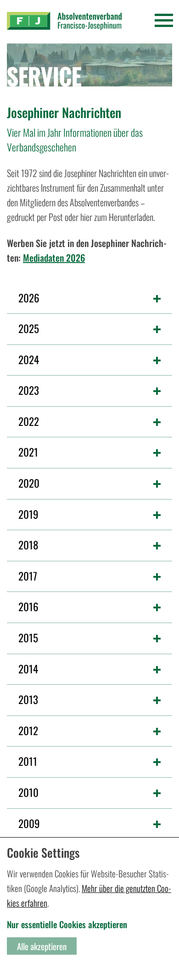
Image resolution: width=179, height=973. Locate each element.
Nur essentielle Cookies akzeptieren (67, 924)
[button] (89, 296)
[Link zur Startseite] (64, 21)
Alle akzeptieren (42, 946)
